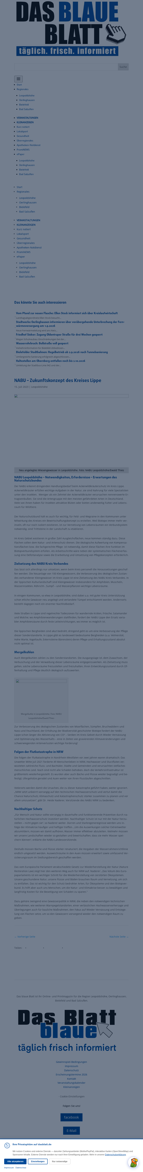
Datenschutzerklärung (115, 1154)
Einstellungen (37, 1161)
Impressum (9, 1168)
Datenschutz (21, 1168)
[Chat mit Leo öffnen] (133, 1162)
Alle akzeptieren (15, 1161)
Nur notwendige (59, 1161)
